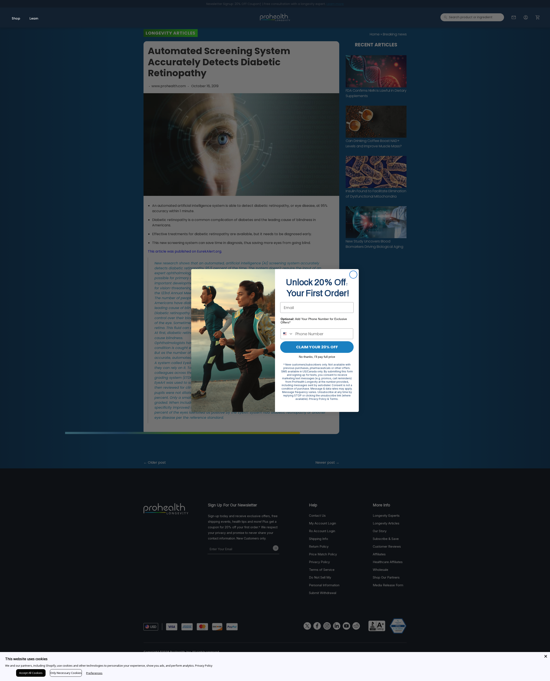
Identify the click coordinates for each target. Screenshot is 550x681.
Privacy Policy (203, 665)
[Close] (546, 656)
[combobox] (287, 334)
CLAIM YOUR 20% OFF (317, 347)
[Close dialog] (353, 274)
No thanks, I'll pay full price (317, 356)
